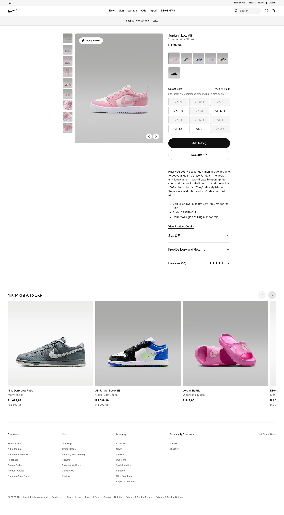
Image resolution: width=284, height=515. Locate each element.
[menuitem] (255, 3)
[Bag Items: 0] (273, 11)
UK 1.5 (178, 128)
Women (132, 10)
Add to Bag (199, 143)
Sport (153, 10)
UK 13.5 (199, 119)
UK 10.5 (199, 101)
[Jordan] (10, 3)
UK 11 (220, 101)
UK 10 (178, 101)
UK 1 (220, 119)
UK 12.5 (220, 110)
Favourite (196, 155)
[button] (67, 50)
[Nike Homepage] (13, 11)
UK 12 (199, 110)
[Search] (236, 11)
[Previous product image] (149, 136)
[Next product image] (156, 136)
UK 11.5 (178, 110)
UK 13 (178, 119)
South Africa (269, 434)
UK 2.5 (220, 128)
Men (121, 10)
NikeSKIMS (168, 10)
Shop (155, 21)
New (112, 10)
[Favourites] (267, 11)
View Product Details (181, 226)
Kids (143, 10)
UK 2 (199, 128)
